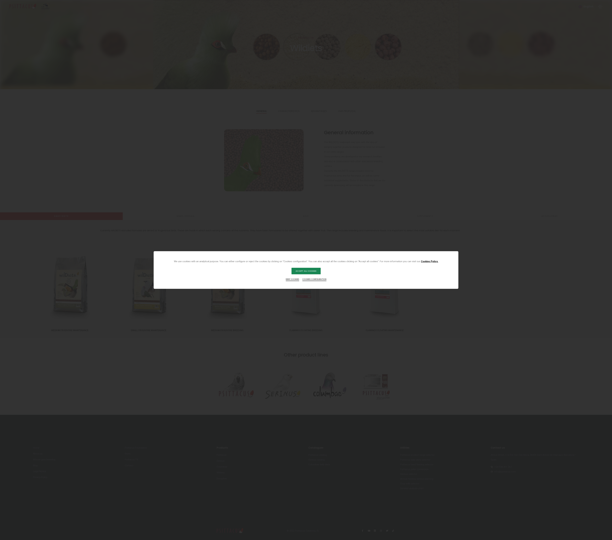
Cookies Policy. (429, 261)
